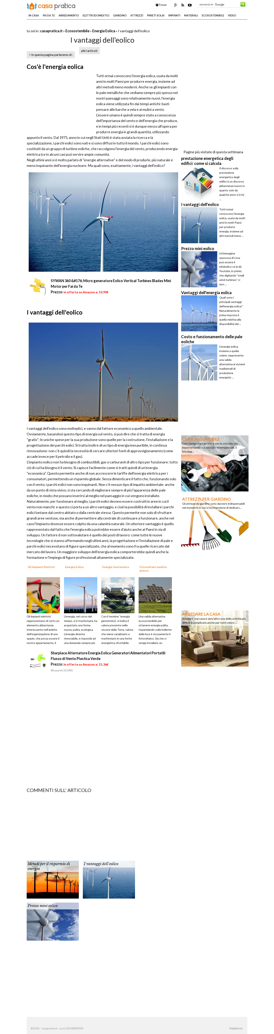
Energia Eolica (103, 31)
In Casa (33, 15)
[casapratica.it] (51, 5)
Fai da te (49, 15)
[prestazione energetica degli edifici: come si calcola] (200, 184)
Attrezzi (136, 15)
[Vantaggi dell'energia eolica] (200, 313)
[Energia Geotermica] (119, 595)
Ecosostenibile (213, 15)
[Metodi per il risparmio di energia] (53, 879)
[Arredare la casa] (215, 638)
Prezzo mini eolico (43, 906)
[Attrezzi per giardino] (215, 523)
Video (232, 15)
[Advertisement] (74, 25)
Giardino (120, 15)
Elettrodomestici (96, 15)
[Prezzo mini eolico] (53, 921)
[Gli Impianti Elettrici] (45, 595)
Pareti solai (155, 15)
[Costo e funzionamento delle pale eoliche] (200, 362)
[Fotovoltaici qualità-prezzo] (157, 595)
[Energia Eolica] (82, 595)
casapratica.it (51, 31)
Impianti (174, 15)
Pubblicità (235, 1028)
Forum (162, 4)
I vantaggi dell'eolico (101, 864)
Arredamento (69, 15)
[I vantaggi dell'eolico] (109, 879)
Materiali (191, 15)
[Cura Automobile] (215, 463)
